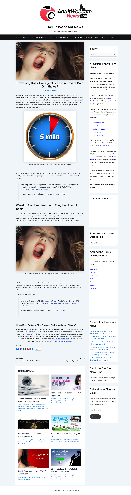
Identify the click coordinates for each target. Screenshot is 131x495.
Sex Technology (28, 408)
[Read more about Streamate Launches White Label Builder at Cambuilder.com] (66, 457)
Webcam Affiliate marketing (66, 401)
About (112, 37)
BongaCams (94, 288)
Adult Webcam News (24, 404)
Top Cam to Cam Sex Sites (60, 37)
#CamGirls (24, 305)
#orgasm (61, 303)
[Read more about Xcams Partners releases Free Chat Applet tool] (66, 382)
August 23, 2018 (59, 194)
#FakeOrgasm (70, 303)
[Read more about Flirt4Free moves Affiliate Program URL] (66, 423)
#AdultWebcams (27, 189)
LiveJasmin (93, 269)
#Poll (35, 189)
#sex (39, 189)
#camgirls (44, 189)
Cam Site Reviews (39, 37)
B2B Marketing (35, 404)
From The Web (99, 37)
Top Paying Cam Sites (83, 37)
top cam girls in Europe (64, 341)
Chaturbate (93, 275)
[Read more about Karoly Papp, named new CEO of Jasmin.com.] (33, 458)
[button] (19, 37)
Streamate (93, 272)
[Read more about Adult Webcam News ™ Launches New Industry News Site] (33, 385)
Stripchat (93, 285)
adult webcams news (104, 146)
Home (16, 37)
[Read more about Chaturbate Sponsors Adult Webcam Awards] (33, 423)
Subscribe (95, 417)
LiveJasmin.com (99, 126)
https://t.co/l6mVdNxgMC (48, 303)
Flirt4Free (93, 282)
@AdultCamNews (29, 332)
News (25, 37)
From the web (34, 406)
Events (27, 406)
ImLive (92, 279)
